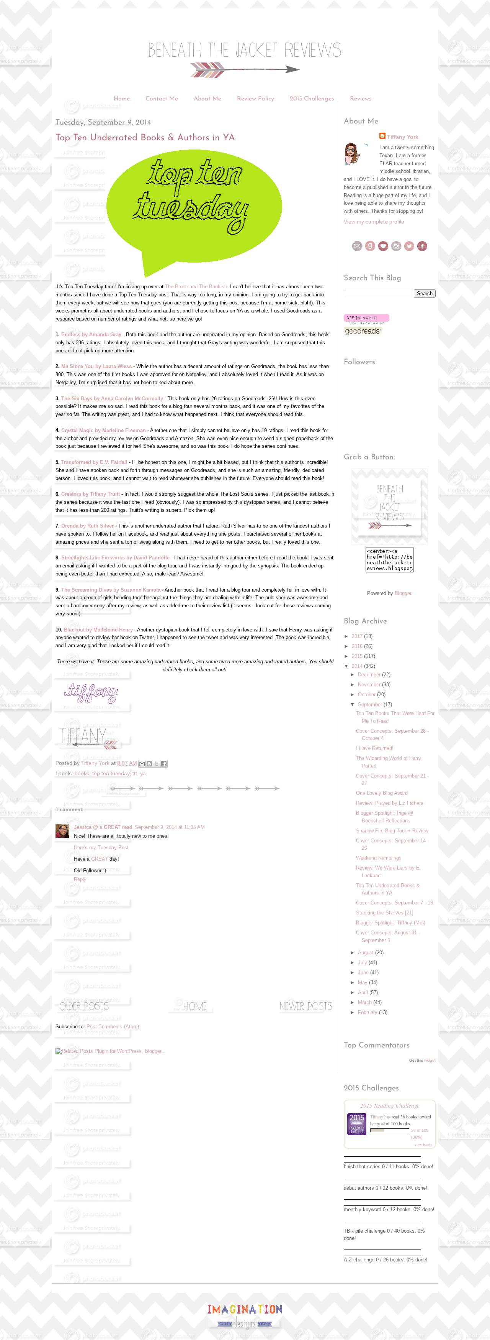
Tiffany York (402, 137)
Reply (80, 879)
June (364, 972)
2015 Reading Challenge (390, 1105)
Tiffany (376, 1116)
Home (122, 99)
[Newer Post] (306, 1013)
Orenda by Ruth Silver (87, 526)
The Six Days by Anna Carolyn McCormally (112, 398)
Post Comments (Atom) (113, 1026)
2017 (358, 636)
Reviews (361, 99)
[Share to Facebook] (164, 764)
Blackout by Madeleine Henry (98, 630)
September (371, 704)
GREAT (99, 859)
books (82, 773)
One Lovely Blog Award (382, 793)
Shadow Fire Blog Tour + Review (392, 831)
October (367, 694)
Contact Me (161, 99)
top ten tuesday (110, 773)
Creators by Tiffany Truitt (90, 494)
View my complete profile (374, 222)
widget (430, 1060)
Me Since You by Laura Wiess (96, 366)
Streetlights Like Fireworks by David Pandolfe (115, 558)
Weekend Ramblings (379, 858)
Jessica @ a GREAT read (103, 827)
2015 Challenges (312, 99)
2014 (358, 666)
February (368, 1012)
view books (423, 1144)
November (370, 684)
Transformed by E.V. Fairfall (94, 462)
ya (143, 773)
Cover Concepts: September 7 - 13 (394, 903)
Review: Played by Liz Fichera (389, 803)
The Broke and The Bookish (196, 286)
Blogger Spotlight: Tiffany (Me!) (390, 923)
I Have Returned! (375, 748)
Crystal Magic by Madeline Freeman (103, 430)
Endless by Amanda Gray (91, 334)
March (365, 1002)
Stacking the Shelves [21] (384, 913)
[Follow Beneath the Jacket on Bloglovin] (366, 323)
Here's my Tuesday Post (101, 847)
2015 (358, 656)
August (366, 952)
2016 (358, 646)
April (363, 992)
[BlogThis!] (149, 764)
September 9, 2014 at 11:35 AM (170, 827)
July (363, 962)
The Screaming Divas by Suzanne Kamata (110, 590)
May (363, 982)
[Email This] (142, 764)
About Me (207, 99)
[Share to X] (156, 764)
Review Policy (256, 99)
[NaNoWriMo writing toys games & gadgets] (390, 1159)
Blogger (403, 593)
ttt (134, 773)
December (370, 674)
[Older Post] (84, 1013)
